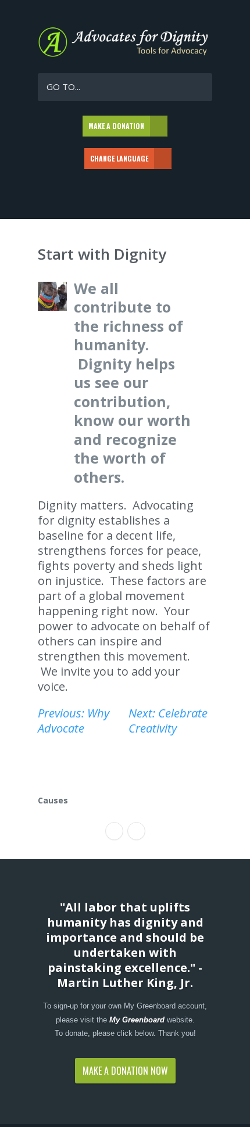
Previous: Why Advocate (73, 720)
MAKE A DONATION (116, 126)
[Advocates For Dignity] (125, 54)
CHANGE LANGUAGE (119, 158)
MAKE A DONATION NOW (125, 1071)
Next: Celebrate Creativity (168, 720)
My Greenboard (137, 1019)
